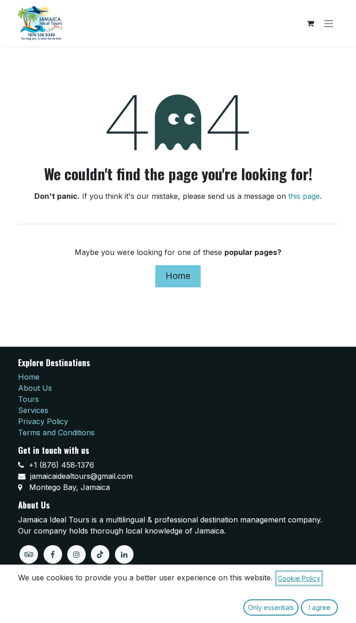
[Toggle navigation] (328, 23)
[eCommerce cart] (310, 23)
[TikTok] (100, 554)
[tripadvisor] (28, 554)
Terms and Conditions (56, 432)
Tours (28, 399)
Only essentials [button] (271, 607)
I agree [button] (320, 607)
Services (33, 410)
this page (304, 196)
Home (178, 275)
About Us (35, 388)
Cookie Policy (299, 578)
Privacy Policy (43, 421)
